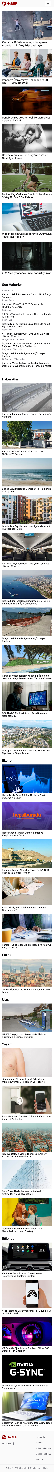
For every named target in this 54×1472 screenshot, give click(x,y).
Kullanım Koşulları (44, 1448)
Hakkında (40, 1437)
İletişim (39, 1442)
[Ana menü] (48, 3)
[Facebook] (13, 1443)
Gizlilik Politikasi (43, 1454)
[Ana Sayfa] (9, 4)
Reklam (39, 1459)
